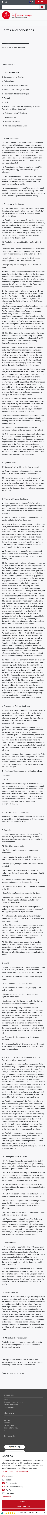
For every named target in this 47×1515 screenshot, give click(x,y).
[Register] (7, 2)
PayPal (8, 1490)
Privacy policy (8, 1471)
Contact (7, 1423)
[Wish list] (33, 2)
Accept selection (23, 1506)
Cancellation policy (11, 1428)
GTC (5, 1430)
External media (11, 1483)
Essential (9, 1476)
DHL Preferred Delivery (14, 1486)
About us (7, 1399)
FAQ (5, 1417)
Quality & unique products (13, 1402)
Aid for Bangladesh (11, 1404)
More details (6, 1496)
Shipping (7, 1420)
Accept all (23, 1501)
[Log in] (2, 2)
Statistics (9, 1480)
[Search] (42, 7)
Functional (10, 1493)
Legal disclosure (10, 1407)
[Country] (30, 2)
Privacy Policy (9, 1425)
